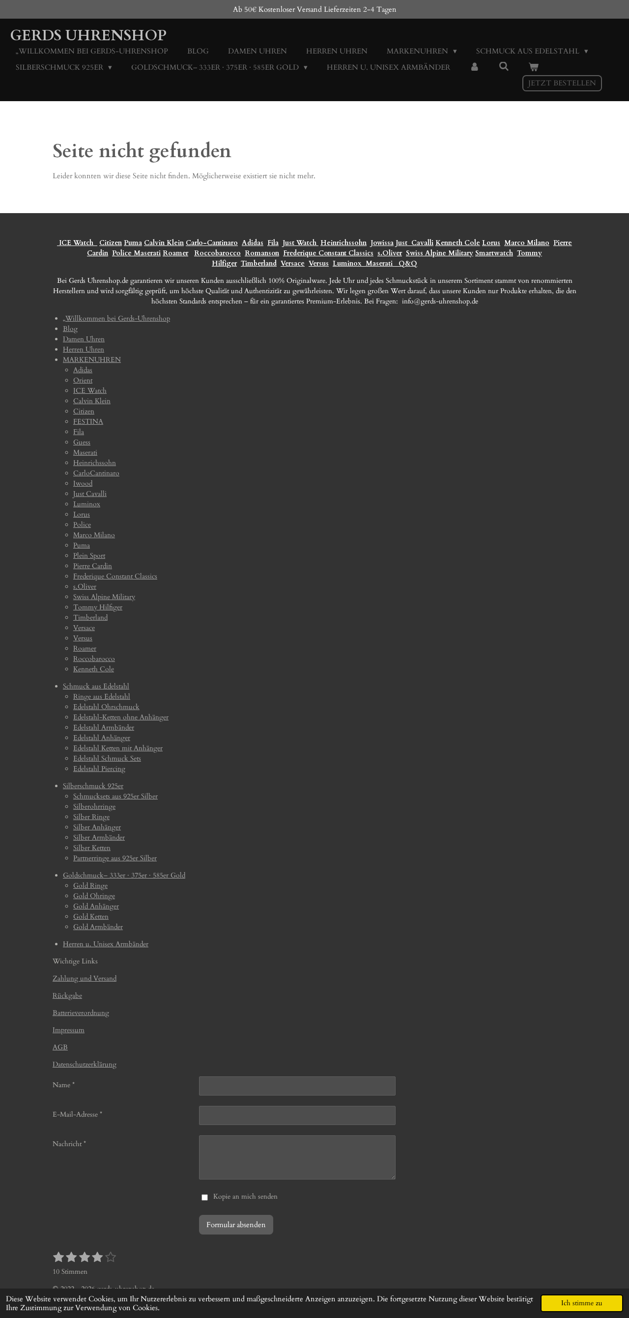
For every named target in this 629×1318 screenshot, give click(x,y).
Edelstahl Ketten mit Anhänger (118, 748)
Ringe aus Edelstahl (101, 696)
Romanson (262, 253)
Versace (293, 263)
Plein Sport (89, 555)
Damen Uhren (84, 339)
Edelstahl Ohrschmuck (106, 707)
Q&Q (406, 263)
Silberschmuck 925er (93, 786)
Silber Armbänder (99, 837)
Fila (273, 242)
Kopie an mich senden (245, 1196)
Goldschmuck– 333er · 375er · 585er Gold (124, 875)
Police (123, 253)
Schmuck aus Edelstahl (96, 686)
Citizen (110, 242)
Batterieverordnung (81, 1012)
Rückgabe (67, 995)
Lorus (491, 242)
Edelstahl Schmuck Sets (107, 758)
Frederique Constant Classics (328, 253)
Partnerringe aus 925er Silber (115, 858)
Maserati (147, 253)
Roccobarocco (217, 253)
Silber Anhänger (97, 827)
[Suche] (504, 66)
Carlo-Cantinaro (212, 242)
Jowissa (382, 242)
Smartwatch (494, 253)
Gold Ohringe (94, 896)
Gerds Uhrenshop (88, 36)
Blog (70, 328)
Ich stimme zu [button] (581, 1303)
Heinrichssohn (343, 242)
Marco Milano (526, 242)
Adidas (252, 242)
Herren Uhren (83, 349)
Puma (133, 242)
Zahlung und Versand (84, 978)
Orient (82, 380)
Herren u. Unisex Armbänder (105, 944)
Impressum (69, 1030)
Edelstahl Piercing (99, 768)
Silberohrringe (94, 806)
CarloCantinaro (96, 473)
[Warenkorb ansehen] (533, 67)
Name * (64, 1085)
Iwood (82, 483)
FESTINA (88, 421)
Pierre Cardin (92, 566)
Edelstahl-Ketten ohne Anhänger (121, 717)
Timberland (259, 263)
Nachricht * (69, 1144)
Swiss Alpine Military (439, 253)
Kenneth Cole (457, 242)
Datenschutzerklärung (84, 1064)
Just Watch (300, 242)
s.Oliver (389, 253)
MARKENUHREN (92, 359)
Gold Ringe (90, 885)
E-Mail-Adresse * (77, 1114)
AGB (60, 1047)
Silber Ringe (91, 817)
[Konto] (474, 67)
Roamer (175, 253)
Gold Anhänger (96, 906)
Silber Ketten (92, 847)
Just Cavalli (414, 242)
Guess (81, 442)
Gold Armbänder (98, 927)
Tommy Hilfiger (97, 607)
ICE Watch (90, 390)
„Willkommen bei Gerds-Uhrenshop (116, 318)
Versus (319, 263)
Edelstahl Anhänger (101, 737)
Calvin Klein (164, 242)
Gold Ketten (91, 916)
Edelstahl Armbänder (103, 727)
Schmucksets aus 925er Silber (115, 796)
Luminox (348, 263)
